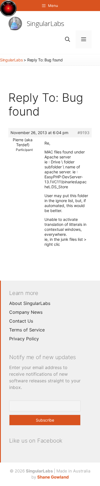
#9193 (83, 132)
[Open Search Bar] (67, 39)
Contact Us (21, 321)
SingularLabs (45, 23)
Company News (25, 312)
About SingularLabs (29, 303)
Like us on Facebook (35, 440)
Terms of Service (27, 330)
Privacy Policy (24, 338)
